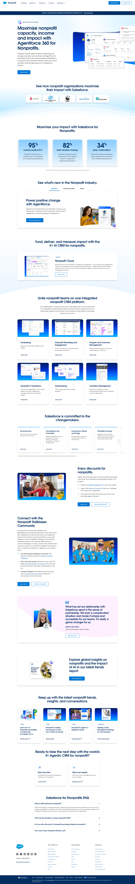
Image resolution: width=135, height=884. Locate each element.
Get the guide (24, 739)
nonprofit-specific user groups (35, 564)
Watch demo (24, 72)
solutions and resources (33, 574)
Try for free (41, 781)
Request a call (76, 781)
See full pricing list (99, 504)
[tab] (54, 188)
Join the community (40, 584)
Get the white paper (103, 739)
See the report (76, 678)
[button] (119, 440)
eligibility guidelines (94, 485)
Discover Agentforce (35, 220)
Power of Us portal (95, 488)
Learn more (61, 274)
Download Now (88, 13)
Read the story (72, 635)
